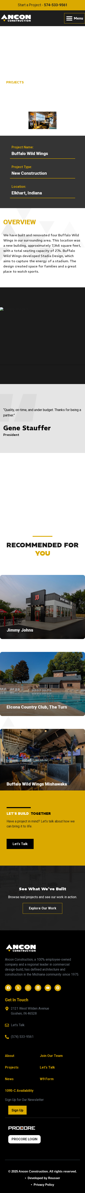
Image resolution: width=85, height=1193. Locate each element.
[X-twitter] (18, 987)
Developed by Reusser (43, 1178)
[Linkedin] (38, 987)
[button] (74, 18)
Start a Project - (42, 5)
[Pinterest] (57, 987)
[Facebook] (8, 987)
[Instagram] (28, 987)
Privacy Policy (43, 1184)
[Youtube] (48, 987)
